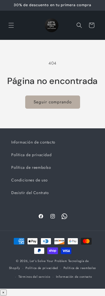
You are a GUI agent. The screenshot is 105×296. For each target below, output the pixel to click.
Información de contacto (33, 142)
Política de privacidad (31, 155)
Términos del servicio (34, 276)
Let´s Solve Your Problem (48, 261)
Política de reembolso (31, 167)
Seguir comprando (53, 102)
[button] (11, 25)
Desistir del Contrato (30, 192)
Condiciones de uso (29, 180)
